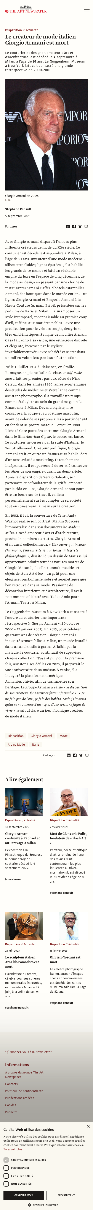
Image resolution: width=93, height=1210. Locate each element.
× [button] (88, 1126)
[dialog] (46, 1166)
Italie (35, 744)
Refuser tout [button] (66, 1195)
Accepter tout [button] (23, 1194)
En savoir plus (12, 1149)
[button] (44, 1205)
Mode (64, 736)
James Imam (13, 879)
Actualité (32, 30)
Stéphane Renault (18, 209)
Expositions (13, 820)
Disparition (13, 30)
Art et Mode (16, 744)
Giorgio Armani (42, 736)
